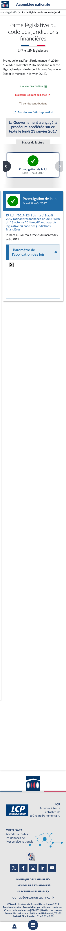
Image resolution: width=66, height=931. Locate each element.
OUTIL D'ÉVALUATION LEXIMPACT (32, 898)
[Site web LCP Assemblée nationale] (33, 810)
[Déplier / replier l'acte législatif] (33, 252)
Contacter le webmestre (17, 910)
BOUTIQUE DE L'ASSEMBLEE (32, 879)
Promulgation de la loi (33, 164)
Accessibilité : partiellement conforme (42, 907)
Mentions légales (12, 907)
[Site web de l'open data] (33, 836)
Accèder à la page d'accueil (5, 4)
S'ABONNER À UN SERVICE (32, 892)
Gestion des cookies (51, 910)
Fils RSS (35, 910)
